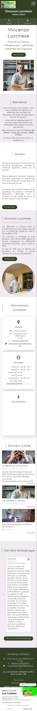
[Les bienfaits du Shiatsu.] (18, 492)
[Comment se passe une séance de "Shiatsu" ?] (18, 515)
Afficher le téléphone (20, 341)
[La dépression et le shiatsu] (18, 457)
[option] (18, 594)
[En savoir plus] (18, 279)
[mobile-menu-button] (33, 3)
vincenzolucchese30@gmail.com (20, 345)
